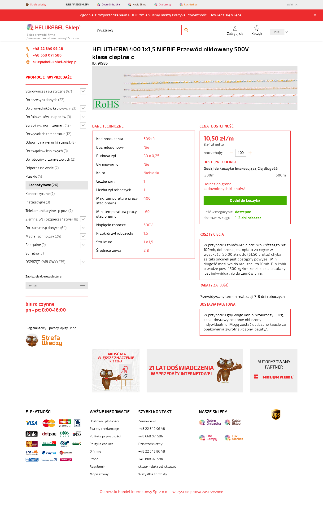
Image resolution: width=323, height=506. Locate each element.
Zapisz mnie (82, 285)
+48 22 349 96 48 (48, 48)
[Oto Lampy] (208, 439)
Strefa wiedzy (38, 4)
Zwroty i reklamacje (104, 429)
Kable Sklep (139, 4)
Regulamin (97, 467)
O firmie (95, 451)
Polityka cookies (101, 444)
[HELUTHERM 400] (194, 109)
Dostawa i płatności (104, 421)
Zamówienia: (147, 421)
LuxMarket (190, 4)
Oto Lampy (165, 4)
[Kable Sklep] (232, 424)
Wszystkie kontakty (152, 474)
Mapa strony (99, 474)
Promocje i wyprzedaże (49, 77)
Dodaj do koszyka (245, 200)
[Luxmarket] (233, 439)
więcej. (237, 15)
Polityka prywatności (105, 436)
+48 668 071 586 (47, 55)
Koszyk (257, 30)
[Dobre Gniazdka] (210, 424)
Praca (94, 459)
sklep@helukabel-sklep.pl (55, 62)
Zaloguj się (235, 34)
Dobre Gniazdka (111, 4)
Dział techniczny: (150, 444)
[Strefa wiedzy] (44, 345)
